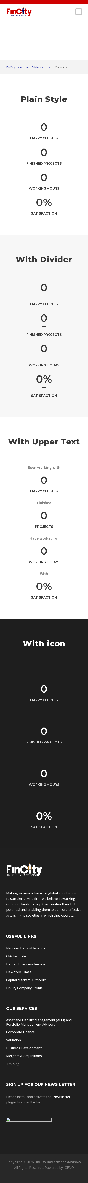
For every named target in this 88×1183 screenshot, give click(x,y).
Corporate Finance (20, 1032)
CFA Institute (16, 956)
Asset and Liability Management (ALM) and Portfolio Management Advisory (39, 1022)
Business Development (24, 1048)
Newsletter (61, 1097)
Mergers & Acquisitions (24, 1056)
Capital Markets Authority (26, 980)
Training (12, 1064)
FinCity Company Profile (24, 988)
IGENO (69, 1167)
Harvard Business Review (25, 964)
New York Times (18, 972)
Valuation (13, 1040)
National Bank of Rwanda (25, 948)
